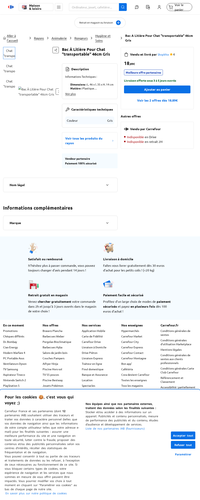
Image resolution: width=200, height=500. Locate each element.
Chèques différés (13, 336)
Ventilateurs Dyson (15, 363)
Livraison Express (92, 358)
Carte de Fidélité (92, 336)
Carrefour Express (132, 347)
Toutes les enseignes (134, 380)
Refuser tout (183, 445)
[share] (56, 50)
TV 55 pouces (51, 374)
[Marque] (107, 223)
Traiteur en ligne (92, 363)
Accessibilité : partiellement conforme (178, 389)
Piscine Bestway (53, 380)
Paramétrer (183, 454)
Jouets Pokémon (53, 385)
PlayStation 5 (11, 385)
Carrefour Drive (91, 341)
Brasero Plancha (52, 330)
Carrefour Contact (132, 352)
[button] (59, 7)
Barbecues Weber (53, 336)
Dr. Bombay (10, 341)
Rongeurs (81, 38)
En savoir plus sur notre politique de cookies (36, 493)
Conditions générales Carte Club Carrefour (177, 370)
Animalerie (59, 38)
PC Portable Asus (13, 358)
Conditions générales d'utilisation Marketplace (176, 342)
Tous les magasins (132, 385)
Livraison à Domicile (94, 347)
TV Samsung (10, 369)
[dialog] (100, 444)
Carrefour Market (131, 336)
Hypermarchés (130, 330)
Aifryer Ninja (50, 363)
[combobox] (98, 7)
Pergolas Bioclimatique (57, 341)
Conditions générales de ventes (175, 332)
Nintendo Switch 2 (14, 380)
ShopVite (163, 54)
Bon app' (126, 363)
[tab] (9, 53)
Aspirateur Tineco (14, 374)
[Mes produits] (148, 7)
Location (87, 380)
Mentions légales (171, 349)
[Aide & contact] (137, 7)
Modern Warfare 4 (14, 352)
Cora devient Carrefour (135, 374)
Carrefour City (130, 341)
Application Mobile (93, 330)
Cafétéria (127, 369)
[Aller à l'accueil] (11, 7)
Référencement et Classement (172, 379)
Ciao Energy (10, 347)
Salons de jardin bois (55, 352)
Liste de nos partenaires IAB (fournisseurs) (115, 428)
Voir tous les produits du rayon (83, 140)
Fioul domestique (93, 369)
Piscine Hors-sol (52, 369)
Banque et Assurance (95, 374)
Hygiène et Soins (103, 38)
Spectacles (88, 385)
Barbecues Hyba (52, 347)
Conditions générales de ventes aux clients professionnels (175, 359)
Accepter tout (183, 435)
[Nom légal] (107, 185)
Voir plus (70, 93)
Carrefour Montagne (133, 358)
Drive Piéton (89, 352)
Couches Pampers (53, 358)
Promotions (10, 330)
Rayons (39, 38)
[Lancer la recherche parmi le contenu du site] (123, 7)
